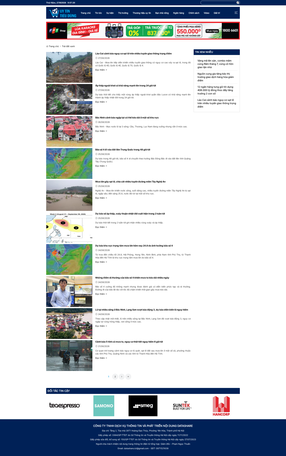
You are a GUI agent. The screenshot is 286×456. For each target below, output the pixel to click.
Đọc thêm (100, 70)
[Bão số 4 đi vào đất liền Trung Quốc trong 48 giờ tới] (69, 163)
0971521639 (162, 448)
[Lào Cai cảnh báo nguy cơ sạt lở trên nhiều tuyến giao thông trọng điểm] (69, 67)
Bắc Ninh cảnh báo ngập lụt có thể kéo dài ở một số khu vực (127, 117)
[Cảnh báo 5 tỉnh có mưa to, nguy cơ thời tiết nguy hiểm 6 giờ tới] (69, 355)
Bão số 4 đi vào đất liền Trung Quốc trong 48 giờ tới (122, 149)
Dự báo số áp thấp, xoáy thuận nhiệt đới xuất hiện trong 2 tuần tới (130, 213)
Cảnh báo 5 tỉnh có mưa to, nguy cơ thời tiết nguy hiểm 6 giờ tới (129, 341)
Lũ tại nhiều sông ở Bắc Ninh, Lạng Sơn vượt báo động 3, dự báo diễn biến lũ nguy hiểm (141, 309)
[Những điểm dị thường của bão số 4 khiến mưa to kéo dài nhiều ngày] (69, 291)
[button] (238, 2)
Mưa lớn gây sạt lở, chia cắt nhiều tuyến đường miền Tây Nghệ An (130, 181)
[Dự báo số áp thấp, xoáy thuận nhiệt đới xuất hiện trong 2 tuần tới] (69, 227)
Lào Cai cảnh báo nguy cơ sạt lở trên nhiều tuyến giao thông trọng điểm (133, 53)
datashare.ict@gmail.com (136, 448)
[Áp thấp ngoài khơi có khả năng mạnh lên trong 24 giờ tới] (69, 99)
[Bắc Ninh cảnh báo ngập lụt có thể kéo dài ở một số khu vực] (69, 131)
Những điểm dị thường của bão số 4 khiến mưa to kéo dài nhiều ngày (132, 277)
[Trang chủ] (61, 13)
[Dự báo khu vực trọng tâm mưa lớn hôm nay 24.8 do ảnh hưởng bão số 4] (69, 259)
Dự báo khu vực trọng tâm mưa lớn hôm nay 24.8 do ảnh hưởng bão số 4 (134, 245)
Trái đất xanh (68, 46)
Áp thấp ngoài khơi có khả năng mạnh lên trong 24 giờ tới (125, 85)
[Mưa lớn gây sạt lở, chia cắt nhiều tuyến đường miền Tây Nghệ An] (69, 195)
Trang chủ (53, 46)
